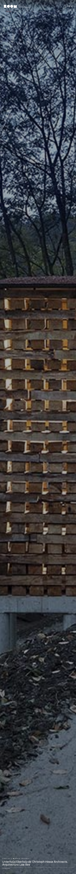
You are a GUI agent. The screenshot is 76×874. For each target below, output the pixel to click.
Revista (68, 11)
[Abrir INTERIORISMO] (19, 11)
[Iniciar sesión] (71, 6)
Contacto (73, 11)
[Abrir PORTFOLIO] (29, 11)
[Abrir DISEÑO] (4, 11)
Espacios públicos (25, 858)
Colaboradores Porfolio (60, 11)
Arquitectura (17, 858)
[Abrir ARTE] (23, 11)
